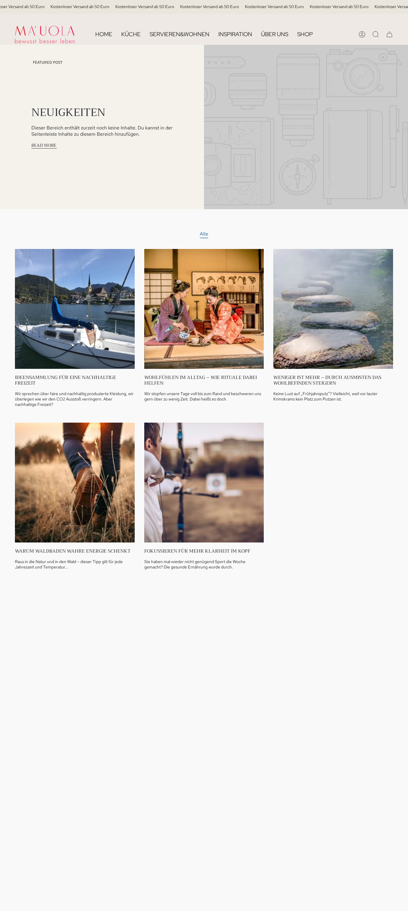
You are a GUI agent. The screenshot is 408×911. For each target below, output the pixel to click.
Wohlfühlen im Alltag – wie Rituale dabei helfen (200, 380)
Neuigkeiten (68, 112)
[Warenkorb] (389, 34)
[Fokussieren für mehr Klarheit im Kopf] (204, 482)
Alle (204, 234)
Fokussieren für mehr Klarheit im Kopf (197, 551)
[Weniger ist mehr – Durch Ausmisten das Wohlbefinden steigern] (333, 309)
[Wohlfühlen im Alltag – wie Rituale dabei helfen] (204, 309)
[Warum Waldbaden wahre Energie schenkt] (75, 482)
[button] (131, 34)
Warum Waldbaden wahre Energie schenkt (73, 551)
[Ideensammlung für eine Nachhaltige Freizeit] (75, 309)
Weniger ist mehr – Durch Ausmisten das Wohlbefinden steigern (327, 380)
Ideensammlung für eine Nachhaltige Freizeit (65, 380)
